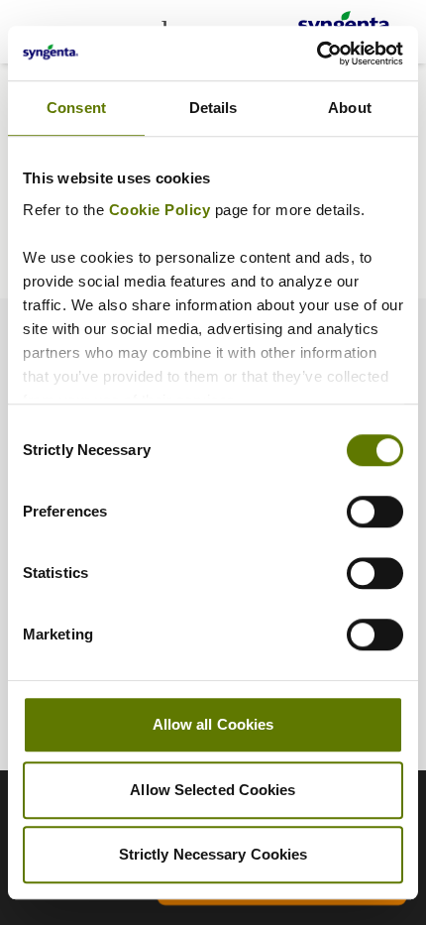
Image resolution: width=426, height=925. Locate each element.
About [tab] (350, 107)
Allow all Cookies (213, 724)
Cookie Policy (160, 209)
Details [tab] (213, 107)
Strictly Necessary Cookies (213, 854)
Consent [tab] (76, 107)
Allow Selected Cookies (212, 789)
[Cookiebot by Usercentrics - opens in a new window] (316, 53)
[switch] (375, 511)
